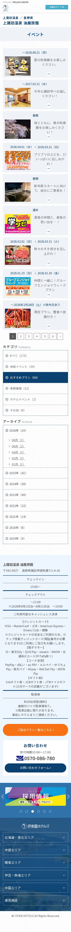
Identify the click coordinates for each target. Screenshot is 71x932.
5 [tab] (44, 811)
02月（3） (18, 458)
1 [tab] (21, 811)
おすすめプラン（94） (24, 377)
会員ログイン (56, 6)
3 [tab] (32, 811)
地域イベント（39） (23, 367)
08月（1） (18, 440)
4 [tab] (38, 811)
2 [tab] (26, 811)
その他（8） (17, 410)
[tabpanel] (34, 796)
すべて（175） (18, 356)
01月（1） (18, 464)
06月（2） (18, 446)
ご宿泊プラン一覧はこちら (34, 730)
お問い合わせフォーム (34, 768)
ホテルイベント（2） (23, 399)
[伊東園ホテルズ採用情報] (34, 796)
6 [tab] (50, 811)
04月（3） (18, 452)
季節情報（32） (20, 388)
